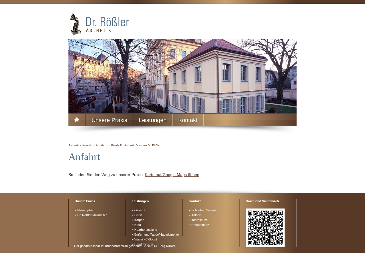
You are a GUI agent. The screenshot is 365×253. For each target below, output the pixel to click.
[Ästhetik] (182, 23)
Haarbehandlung (145, 229)
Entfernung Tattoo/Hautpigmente (156, 234)
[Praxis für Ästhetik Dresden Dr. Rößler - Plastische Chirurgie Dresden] (77, 120)
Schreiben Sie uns (203, 210)
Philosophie (85, 210)
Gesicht (139, 210)
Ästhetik (73, 145)
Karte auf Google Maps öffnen (172, 174)
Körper (139, 220)
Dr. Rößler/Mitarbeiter (92, 215)
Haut (137, 224)
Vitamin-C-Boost (145, 239)
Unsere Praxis (109, 120)
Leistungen (153, 120)
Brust (138, 215)
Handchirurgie (144, 244)
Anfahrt (196, 215)
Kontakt (188, 120)
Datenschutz (200, 224)
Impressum (199, 220)
